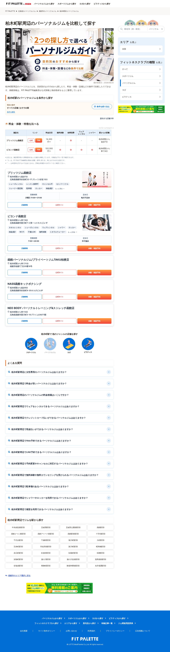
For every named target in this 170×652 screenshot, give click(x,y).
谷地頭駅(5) (18, 566)
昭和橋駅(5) (100, 546)
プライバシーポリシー (115, 631)
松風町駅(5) (73, 553)
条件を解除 (11, 112)
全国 (124, 49)
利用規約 (91, 631)
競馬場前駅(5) (100, 559)
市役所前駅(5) (45, 546)
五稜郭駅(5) (45, 527)
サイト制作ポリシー (46, 631)
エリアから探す (70, 623)
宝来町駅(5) (18, 546)
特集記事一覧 (107, 623)
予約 (38, 140)
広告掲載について (142, 631)
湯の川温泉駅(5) (73, 559)
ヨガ (124, 90)
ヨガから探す (85, 4)
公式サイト (59, 205)
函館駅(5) (100, 527)
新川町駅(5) (73, 546)
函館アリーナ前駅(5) (46, 534)
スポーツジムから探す (67, 4)
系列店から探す (89, 623)
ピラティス (126, 97)
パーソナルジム (128, 83)
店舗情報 (24, 205)
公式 (31, 140)
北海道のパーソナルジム (27, 11)
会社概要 (23, 631)
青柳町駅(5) (45, 566)
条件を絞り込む (103, 106)
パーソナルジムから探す (44, 4)
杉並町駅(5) (45, 553)
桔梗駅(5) (100, 553)
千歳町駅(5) (45, 540)
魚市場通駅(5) (100, 566)
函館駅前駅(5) (73, 534)
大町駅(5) (100, 540)
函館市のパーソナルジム (47, 11)
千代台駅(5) (18, 540)
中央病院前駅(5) (18, 527)
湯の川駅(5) (45, 559)
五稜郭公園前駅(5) (73, 527)
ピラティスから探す (102, 4)
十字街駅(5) (100, 534)
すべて (125, 69)
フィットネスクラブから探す (47, 623)
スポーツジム (127, 76)
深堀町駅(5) (18, 559)
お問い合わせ (71, 631)
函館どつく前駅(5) (18, 534)
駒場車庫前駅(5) (73, 566)
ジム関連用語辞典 (125, 623)
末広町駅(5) (18, 553)
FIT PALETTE (10, 11)
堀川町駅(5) (73, 540)
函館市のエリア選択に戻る (19, 575)
